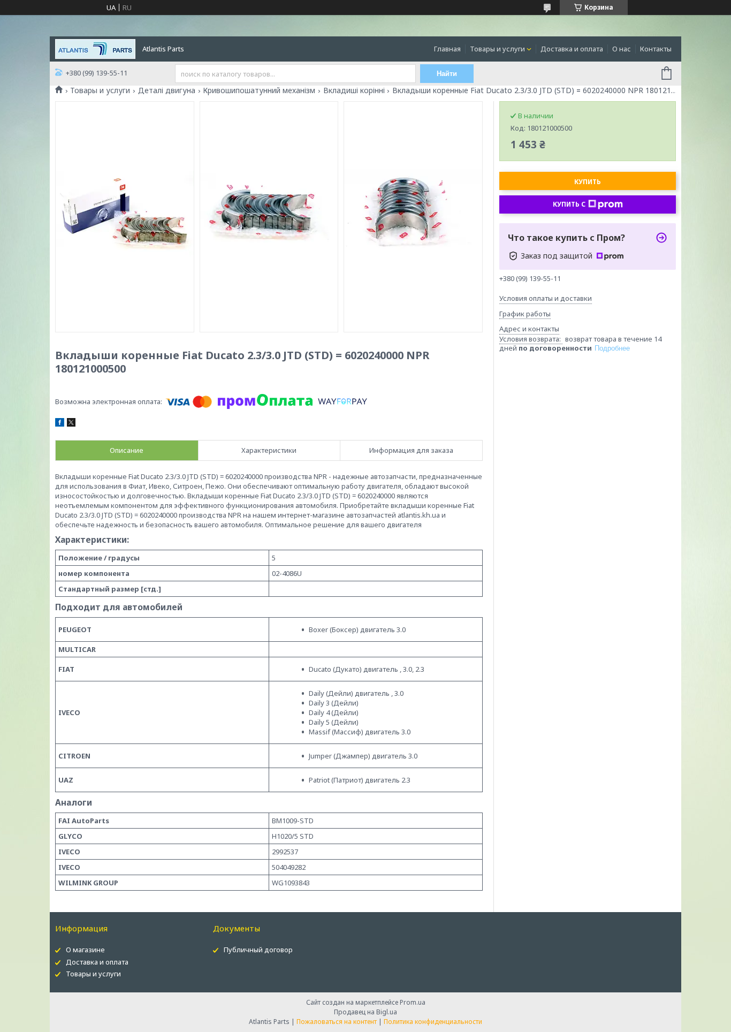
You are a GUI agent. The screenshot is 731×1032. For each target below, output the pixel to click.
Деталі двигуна (166, 90)
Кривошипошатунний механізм (259, 90)
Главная (447, 49)
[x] (71, 424)
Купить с (569, 204)
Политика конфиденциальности (433, 1021)
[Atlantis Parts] (95, 48)
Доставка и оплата (571, 49)
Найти (447, 74)
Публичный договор (258, 949)
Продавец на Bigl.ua (365, 1011)
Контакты (656, 49)
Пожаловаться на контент (336, 1021)
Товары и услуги (497, 49)
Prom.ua (412, 1002)
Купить (587, 181)
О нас (621, 49)
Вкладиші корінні (354, 90)
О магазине (85, 949)
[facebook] (59, 424)
